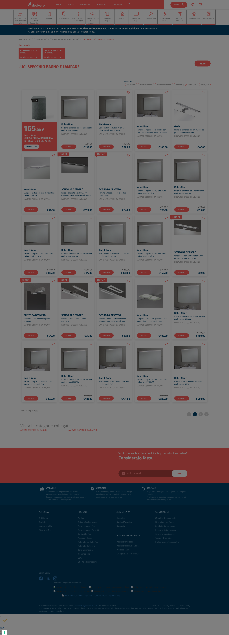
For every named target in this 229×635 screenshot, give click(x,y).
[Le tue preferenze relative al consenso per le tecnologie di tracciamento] (4, 632)
